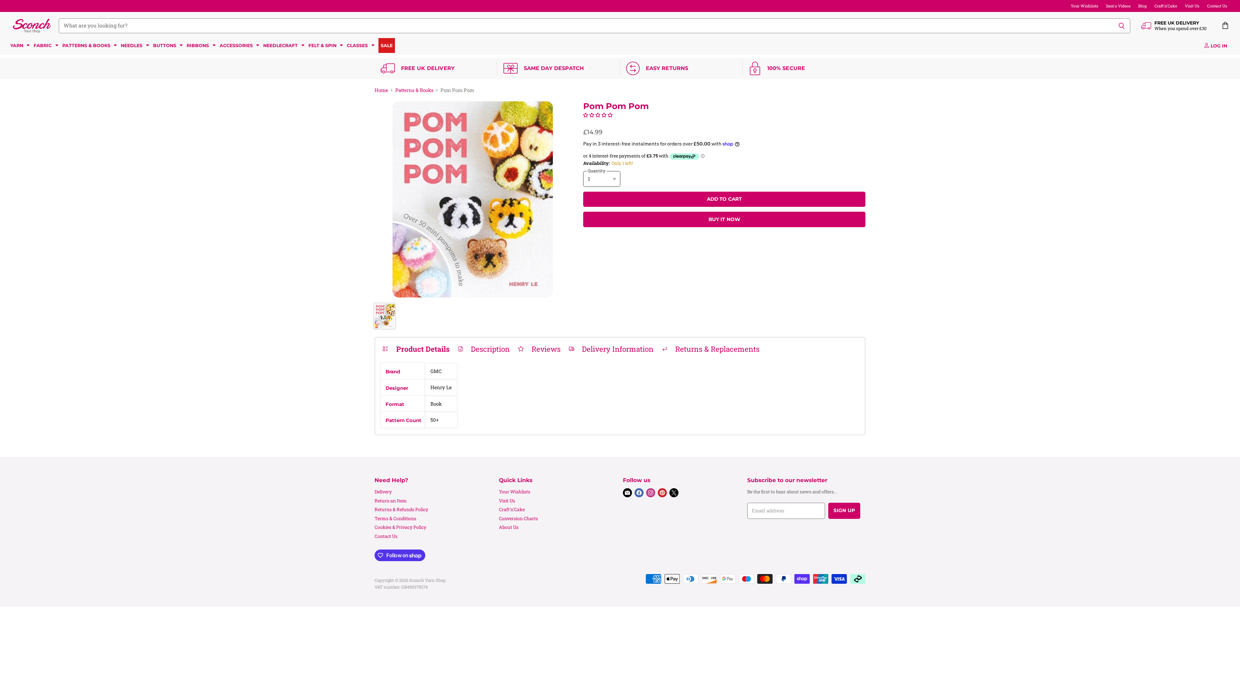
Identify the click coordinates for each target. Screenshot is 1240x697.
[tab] (416, 348)
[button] (598, 115)
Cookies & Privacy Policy (400, 527)
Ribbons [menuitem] (198, 45)
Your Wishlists (1084, 6)
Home (381, 90)
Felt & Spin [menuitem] (322, 45)
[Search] (1121, 25)
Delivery (383, 492)
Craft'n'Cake (1165, 6)
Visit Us (1192, 6)
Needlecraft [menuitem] (280, 45)
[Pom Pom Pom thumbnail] (384, 316)
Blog (1142, 6)
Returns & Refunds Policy (401, 509)
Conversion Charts (518, 518)
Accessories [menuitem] (236, 45)
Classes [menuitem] (357, 45)
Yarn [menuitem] (16, 45)
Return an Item (391, 501)
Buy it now (724, 219)
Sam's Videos (1118, 6)
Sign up (844, 510)
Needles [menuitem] (131, 45)
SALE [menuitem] (387, 45)
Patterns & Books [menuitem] (86, 45)
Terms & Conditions (395, 518)
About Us (509, 527)
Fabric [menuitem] (43, 45)
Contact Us (1217, 6)
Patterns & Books (414, 90)
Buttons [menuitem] (164, 45)
